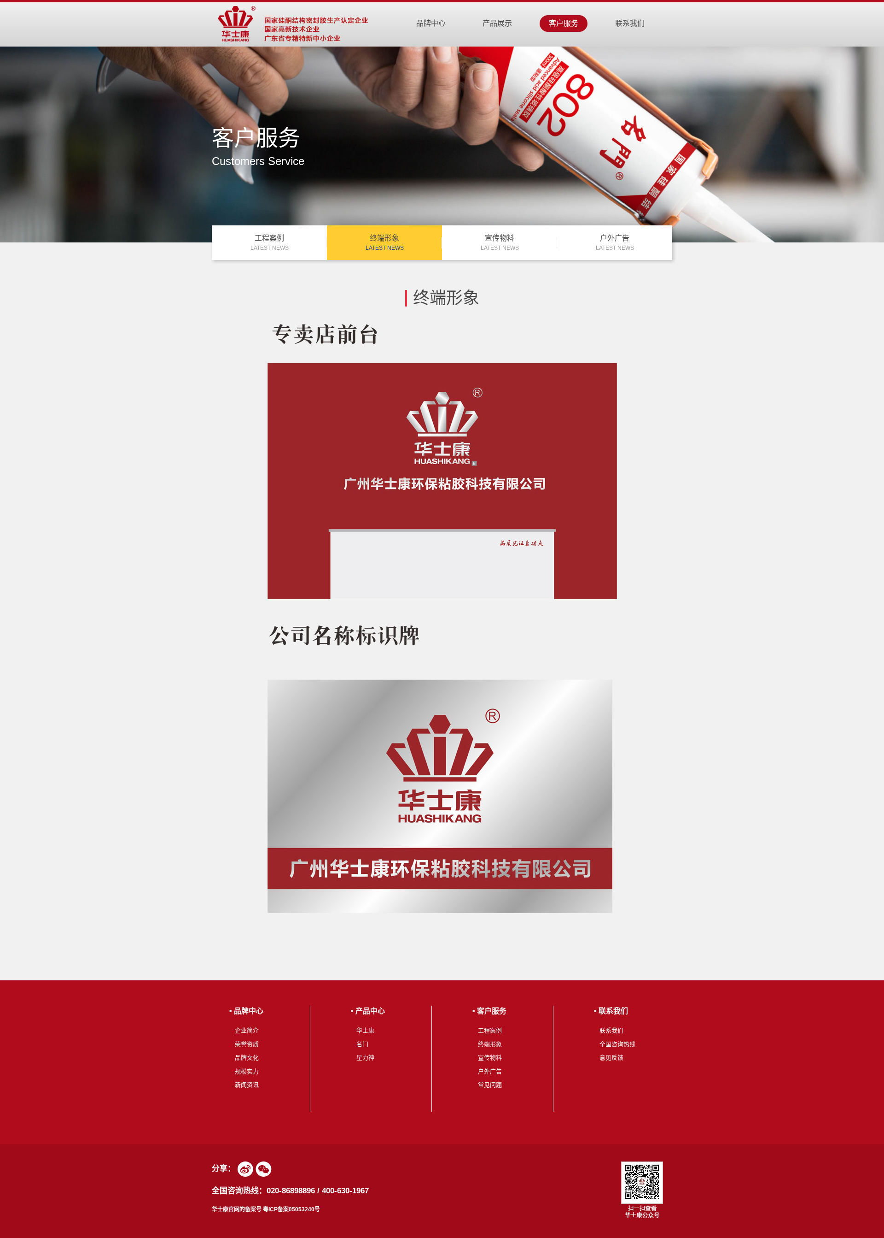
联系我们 (630, 23)
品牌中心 (431, 23)
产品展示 (497, 23)
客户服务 (563, 23)
